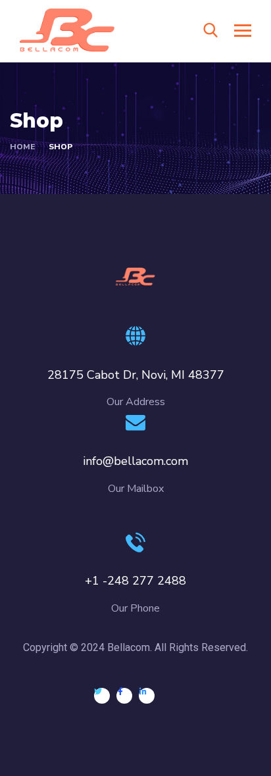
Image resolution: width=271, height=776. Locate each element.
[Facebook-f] (124, 696)
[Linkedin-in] (147, 696)
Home (22, 146)
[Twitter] (102, 696)
